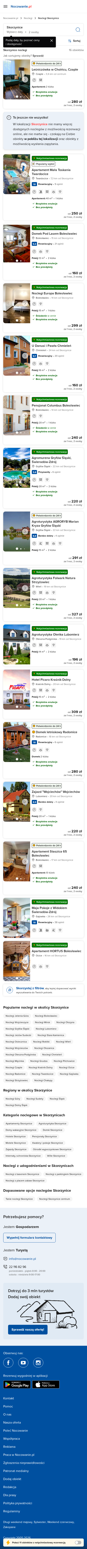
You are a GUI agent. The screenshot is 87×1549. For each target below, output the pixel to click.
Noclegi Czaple (14, 1067)
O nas (7, 1414)
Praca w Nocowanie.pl (18, 1454)
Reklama (9, 1446)
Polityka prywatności (17, 1503)
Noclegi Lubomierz (46, 1028)
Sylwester (40, 1522)
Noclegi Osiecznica (16, 1041)
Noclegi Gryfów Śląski (17, 1028)
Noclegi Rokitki (41, 1041)
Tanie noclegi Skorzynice (19, 1199)
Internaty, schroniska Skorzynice (23, 1155)
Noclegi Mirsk (42, 1022)
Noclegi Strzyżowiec (17, 1080)
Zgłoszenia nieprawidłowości (24, 1462)
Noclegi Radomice (15, 1074)
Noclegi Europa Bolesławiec (52, 293)
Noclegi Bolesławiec (46, 1015)
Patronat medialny (16, 1471)
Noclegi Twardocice (42, 1074)
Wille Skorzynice (56, 1155)
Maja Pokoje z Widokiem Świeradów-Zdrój (49, 910)
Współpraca (11, 1438)
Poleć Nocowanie (15, 1430)
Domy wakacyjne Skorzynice (21, 1130)
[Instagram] (38, 1363)
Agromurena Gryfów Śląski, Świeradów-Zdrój (51, 460)
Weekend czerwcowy (60, 1522)
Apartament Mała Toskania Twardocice (51, 172)
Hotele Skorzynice (16, 1136)
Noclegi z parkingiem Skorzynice (63, 1174)
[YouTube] (23, 1363)
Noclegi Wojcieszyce (17, 1022)
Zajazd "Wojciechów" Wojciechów (56, 791)
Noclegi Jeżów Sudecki (18, 1035)
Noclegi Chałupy (43, 1080)
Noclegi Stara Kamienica (51, 1035)
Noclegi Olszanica (44, 1048)
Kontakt (8, 1398)
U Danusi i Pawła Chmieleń (51, 345)
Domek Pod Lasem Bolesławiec (54, 233)
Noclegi (28, 18)
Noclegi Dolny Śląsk (16, 1105)
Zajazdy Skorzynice (16, 1149)
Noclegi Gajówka (69, 1074)
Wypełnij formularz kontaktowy (29, 1237)
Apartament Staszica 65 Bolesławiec (49, 853)
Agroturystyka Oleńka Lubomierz (55, 634)
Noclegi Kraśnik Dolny (41, 1067)
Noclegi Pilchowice (64, 1061)
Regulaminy (11, 1511)
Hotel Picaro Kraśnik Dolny (51, 679)
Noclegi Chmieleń (52, 1054)
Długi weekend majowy (17, 1522)
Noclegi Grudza (38, 1061)
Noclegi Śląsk (57, 1098)
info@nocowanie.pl (22, 1258)
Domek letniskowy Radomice (56, 732)
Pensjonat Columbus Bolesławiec (56, 405)
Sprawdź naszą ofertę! (28, 1329)
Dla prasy (9, 1495)
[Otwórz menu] (5, 6)
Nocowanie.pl (10, 18)
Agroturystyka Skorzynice (52, 1123)
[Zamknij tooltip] (51, 40)
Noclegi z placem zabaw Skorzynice (25, 1180)
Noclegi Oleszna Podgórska (21, 1054)
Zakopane (9, 1527)
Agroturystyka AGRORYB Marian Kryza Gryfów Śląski (55, 523)
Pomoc (8, 1406)
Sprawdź (38, 56)
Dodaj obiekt (12, 1479)
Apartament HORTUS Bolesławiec (56, 951)
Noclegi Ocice (66, 1067)
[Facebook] (8, 1363)
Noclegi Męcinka (15, 1061)
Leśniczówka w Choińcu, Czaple (55, 69)
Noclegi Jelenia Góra (17, 1015)
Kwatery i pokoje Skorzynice (47, 1143)
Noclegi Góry (13, 1098)
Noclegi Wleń (63, 1041)
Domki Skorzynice (52, 1130)
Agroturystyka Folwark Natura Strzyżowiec (53, 580)
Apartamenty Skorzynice (19, 1123)
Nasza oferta (12, 1422)
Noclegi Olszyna (65, 1022)
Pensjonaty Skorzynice (44, 1136)
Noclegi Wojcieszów (17, 1048)
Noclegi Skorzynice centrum (54, 1199)
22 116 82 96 (17, 1266)
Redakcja (9, 1487)
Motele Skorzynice (16, 1143)
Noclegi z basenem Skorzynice (22, 1174)
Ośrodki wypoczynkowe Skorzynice (52, 1149)
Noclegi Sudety (35, 1098)
